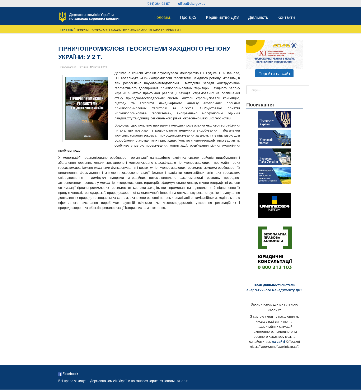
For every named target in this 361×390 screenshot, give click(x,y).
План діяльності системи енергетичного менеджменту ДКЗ (274, 287)
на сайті (278, 341)
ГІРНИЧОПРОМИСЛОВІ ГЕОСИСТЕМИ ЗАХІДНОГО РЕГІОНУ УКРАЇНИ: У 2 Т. (144, 52)
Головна (66, 29)
